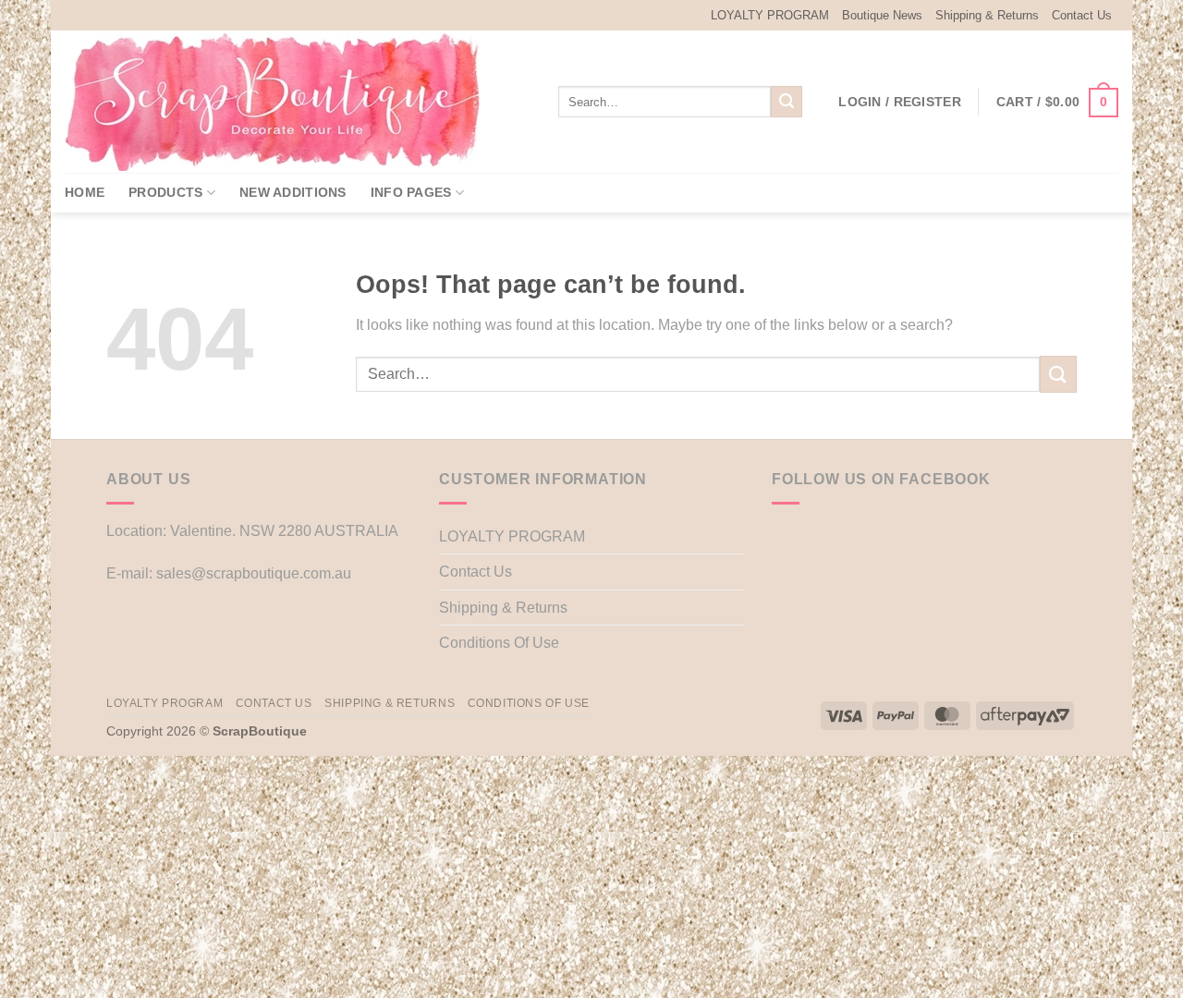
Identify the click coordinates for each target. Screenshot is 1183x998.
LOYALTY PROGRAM (770, 15)
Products (165, 192)
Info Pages (411, 192)
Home (84, 192)
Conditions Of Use (499, 643)
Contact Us (1082, 15)
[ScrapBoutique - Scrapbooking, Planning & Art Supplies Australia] (286, 101)
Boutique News (882, 15)
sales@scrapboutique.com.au (253, 573)
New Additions (293, 192)
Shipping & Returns (987, 15)
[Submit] (786, 101)
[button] (899, 102)
